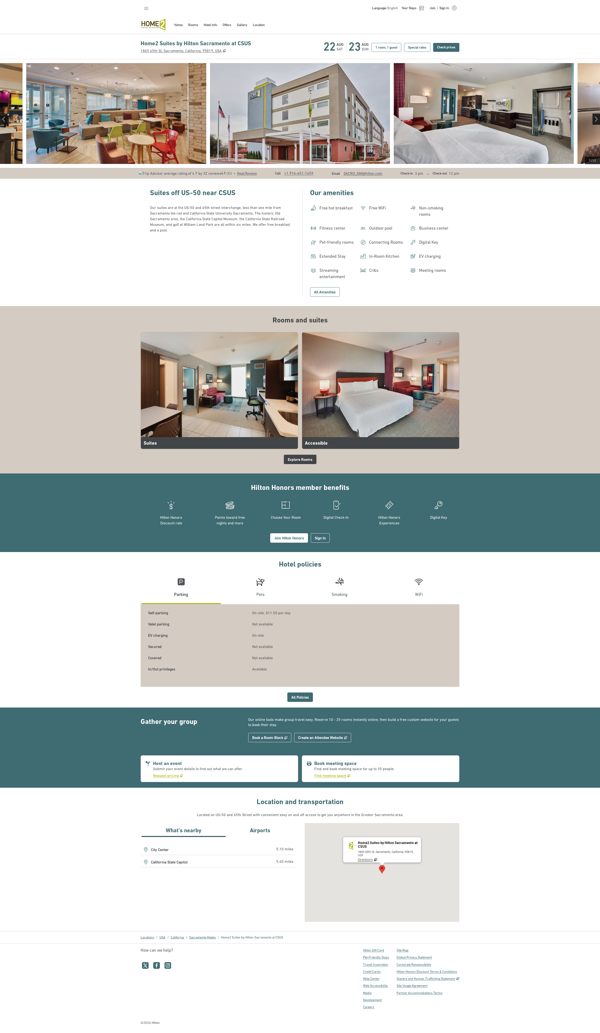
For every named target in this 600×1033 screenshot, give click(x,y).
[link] (298, 173)
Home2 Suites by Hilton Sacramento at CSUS (252, 937)
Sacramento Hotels (202, 937)
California (177, 937)
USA (162, 937)
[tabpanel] (300, 645)
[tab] (181, 589)
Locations (147, 937)
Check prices (448, 47)
